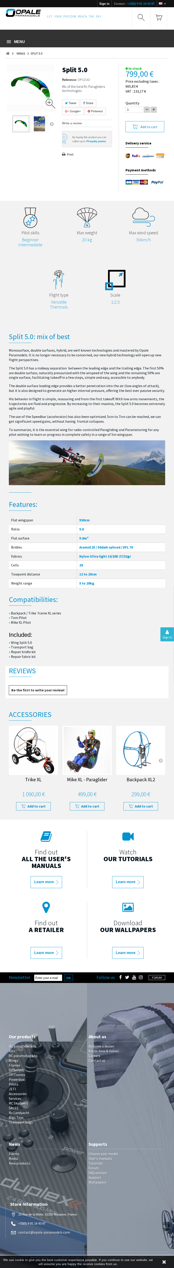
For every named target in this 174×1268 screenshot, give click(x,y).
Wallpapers (97, 1182)
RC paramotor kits (23, 1055)
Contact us (97, 1060)
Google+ (75, 111)
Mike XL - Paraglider (87, 780)
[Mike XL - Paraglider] (87, 750)
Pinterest (96, 111)
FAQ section (98, 1172)
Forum (94, 1168)
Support (95, 1177)
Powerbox (16, 1079)
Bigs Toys (16, 1117)
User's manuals (100, 1158)
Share (89, 103)
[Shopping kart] (158, 17)
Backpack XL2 (141, 780)
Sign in (104, 3)
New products (19, 1163)
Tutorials (96, 1163)
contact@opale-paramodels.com (44, 1232)
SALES (13, 1108)
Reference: (69, 79)
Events (14, 1153)
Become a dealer (101, 1046)
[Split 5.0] (20, 123)
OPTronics (17, 1074)
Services (15, 1098)
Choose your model (103, 1153)
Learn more (44, 882)
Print (70, 154)
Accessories (18, 1093)
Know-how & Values (104, 1051)
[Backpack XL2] (140, 750)
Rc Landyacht (19, 1112)
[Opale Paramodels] (23, 12)
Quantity (132, 103)
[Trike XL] (33, 750)
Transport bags (21, 1122)
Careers (94, 1055)
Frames (14, 1065)
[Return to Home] (7, 53)
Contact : (134, 3)
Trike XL (33, 780)
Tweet (72, 103)
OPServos (16, 1070)
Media (13, 1158)
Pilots (13, 1084)
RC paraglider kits (22, 1046)
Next (51, 124)
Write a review (72, 123)
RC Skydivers (18, 1103)
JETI (12, 1089)
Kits (12, 1051)
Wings (13, 1060)
